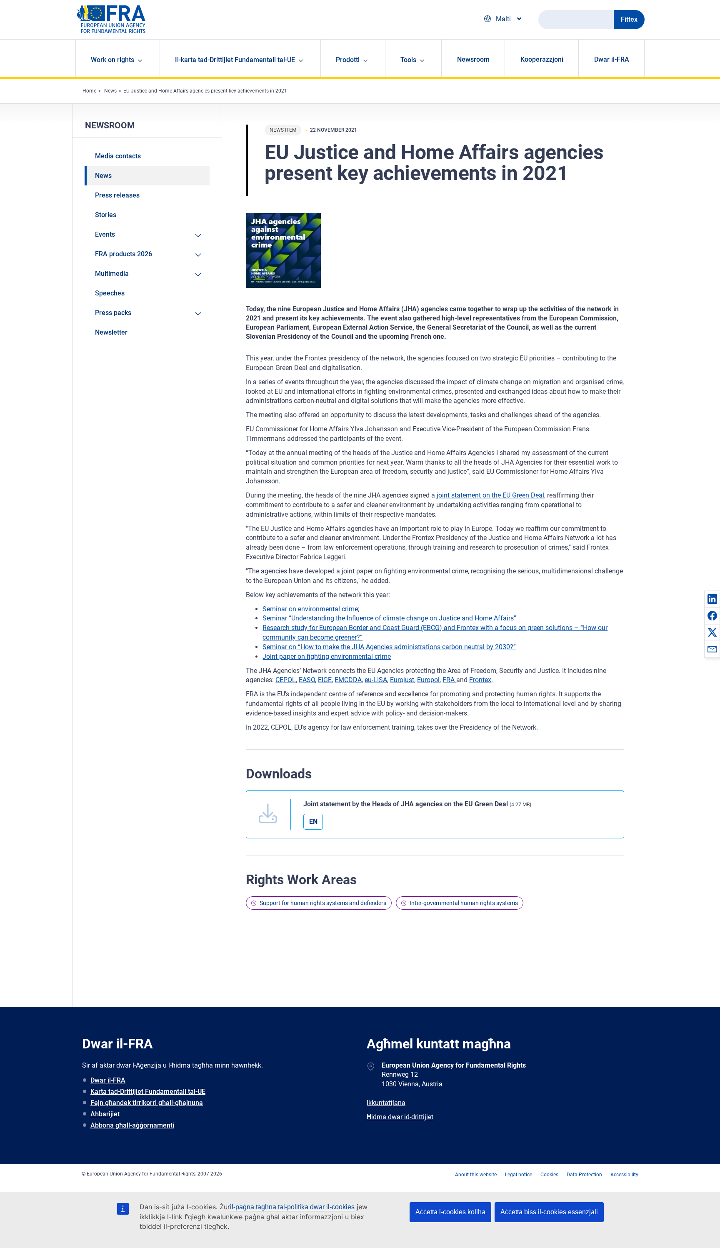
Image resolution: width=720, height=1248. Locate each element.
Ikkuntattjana (386, 1103)
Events (105, 234)
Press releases (117, 195)
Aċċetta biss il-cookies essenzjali (549, 1211)
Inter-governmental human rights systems (464, 903)
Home (89, 91)
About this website (476, 1175)
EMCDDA (348, 680)
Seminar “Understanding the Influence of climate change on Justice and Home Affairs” (389, 618)
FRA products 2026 (123, 254)
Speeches (110, 293)
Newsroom (473, 59)
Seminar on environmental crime (310, 609)
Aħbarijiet (105, 1114)
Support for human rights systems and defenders (323, 903)
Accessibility (624, 1175)
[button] (712, 598)
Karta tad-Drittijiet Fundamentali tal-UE (147, 1091)
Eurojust (402, 680)
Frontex (480, 680)
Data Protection (584, 1175)
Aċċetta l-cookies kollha (450, 1211)
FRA (449, 680)
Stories (105, 215)
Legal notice (518, 1175)
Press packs (113, 313)
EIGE (325, 680)
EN (313, 821)
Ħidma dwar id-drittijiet (400, 1117)
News (110, 91)
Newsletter (111, 332)
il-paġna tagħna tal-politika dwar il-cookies (292, 1206)
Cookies (549, 1175)
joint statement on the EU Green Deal (490, 495)
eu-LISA (376, 680)
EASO (307, 680)
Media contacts (118, 156)
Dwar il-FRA (611, 59)
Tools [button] (408, 60)
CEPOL (285, 680)
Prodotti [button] (348, 60)
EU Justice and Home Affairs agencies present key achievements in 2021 (205, 91)
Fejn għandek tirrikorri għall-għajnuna (146, 1103)
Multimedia (112, 274)
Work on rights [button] (112, 60)
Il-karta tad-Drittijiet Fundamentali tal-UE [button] (235, 60)
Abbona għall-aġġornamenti (132, 1125)
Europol (428, 680)
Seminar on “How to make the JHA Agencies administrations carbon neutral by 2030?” (389, 647)
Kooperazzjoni (541, 59)
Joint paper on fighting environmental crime (326, 656)
